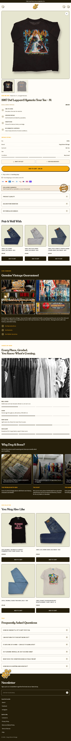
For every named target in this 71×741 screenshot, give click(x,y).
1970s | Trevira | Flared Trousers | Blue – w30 (14, 600)
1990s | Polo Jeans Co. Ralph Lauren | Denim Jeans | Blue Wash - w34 (58, 249)
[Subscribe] (67, 693)
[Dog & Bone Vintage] (6, 674)
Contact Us (5, 718)
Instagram (4, 709)
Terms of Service (6, 728)
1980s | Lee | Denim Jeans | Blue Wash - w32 (8, 249)
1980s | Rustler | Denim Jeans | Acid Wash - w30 (31, 249)
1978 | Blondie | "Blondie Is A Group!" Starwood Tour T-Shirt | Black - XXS (12, 550)
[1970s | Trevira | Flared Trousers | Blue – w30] (18, 581)
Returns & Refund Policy (8, 725)
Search (3, 702)
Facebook (4, 706)
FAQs (3, 732)
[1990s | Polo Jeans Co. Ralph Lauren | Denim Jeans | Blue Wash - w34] (59, 236)
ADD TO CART (12, 259)
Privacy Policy (5, 721)
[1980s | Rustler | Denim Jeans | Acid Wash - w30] (35, 236)
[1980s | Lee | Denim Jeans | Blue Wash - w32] (12, 236)
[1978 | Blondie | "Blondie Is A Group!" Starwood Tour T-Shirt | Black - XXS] (18, 530)
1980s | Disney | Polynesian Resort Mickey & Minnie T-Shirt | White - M (46, 601)
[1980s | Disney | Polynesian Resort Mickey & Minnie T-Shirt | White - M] (53, 581)
